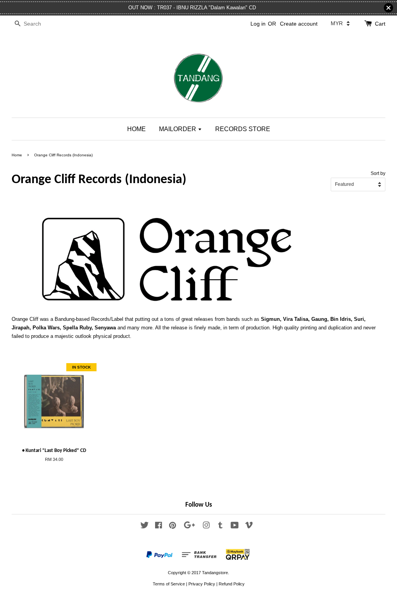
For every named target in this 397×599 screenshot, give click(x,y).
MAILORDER (178, 129)
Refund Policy (232, 584)
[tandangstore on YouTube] (234, 527)
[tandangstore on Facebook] (158, 527)
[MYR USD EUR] (340, 23)
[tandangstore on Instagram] (206, 527)
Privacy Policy (201, 584)
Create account (299, 24)
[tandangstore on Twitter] (144, 527)
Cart (380, 24)
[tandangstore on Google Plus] (189, 527)
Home (17, 155)
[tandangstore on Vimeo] (249, 527)
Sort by (378, 173)
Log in (258, 24)
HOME (136, 129)
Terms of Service (169, 584)
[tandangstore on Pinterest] (172, 527)
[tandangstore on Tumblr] (220, 527)
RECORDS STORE (242, 129)
